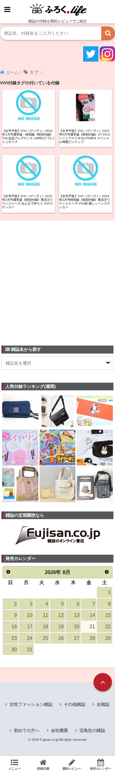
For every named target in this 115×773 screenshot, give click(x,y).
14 (92, 615)
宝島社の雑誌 (92, 730)
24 (30, 638)
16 (14, 626)
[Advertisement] (57, 279)
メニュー (14, 768)
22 (108, 626)
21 (92, 626)
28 (92, 638)
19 (61, 626)
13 (76, 615)
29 (108, 638)
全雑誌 (103, 704)
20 (76, 626)
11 (45, 615)
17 (30, 626)
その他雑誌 (74, 704)
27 (76, 638)
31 (30, 649)
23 (14, 638)
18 (45, 626)
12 (61, 615)
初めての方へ (27, 730)
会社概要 (59, 730)
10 (30, 615)
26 (61, 638)
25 (45, 638)
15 (108, 615)
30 (14, 649)
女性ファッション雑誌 (31, 704)
